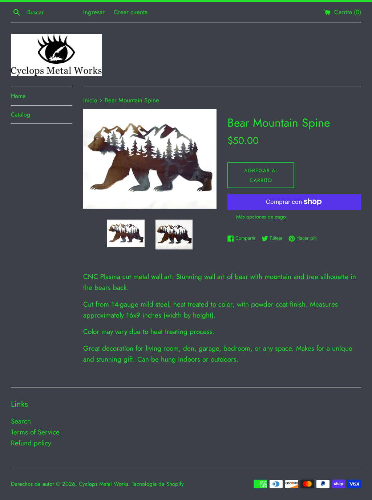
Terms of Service (35, 432)
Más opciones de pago (261, 216)
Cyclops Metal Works (103, 484)
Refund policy (31, 443)
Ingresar (94, 12)
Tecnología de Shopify (158, 484)
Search (21, 421)
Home (18, 96)
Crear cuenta (130, 12)
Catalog (20, 114)
